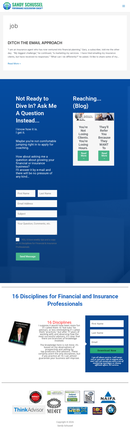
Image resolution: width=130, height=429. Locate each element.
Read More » (14, 63)
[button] (79, 142)
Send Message (28, 256)
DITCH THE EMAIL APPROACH (35, 43)
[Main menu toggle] (124, 6)
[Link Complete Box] (83, 139)
